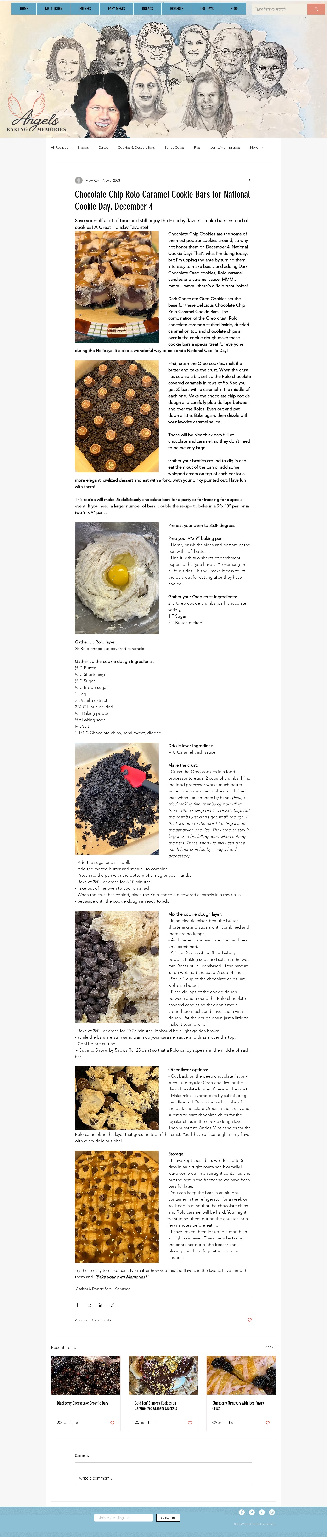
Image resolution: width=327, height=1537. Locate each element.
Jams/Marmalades (225, 147)
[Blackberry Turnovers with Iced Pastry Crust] (241, 1375)
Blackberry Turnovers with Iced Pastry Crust (238, 1405)
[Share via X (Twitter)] (89, 1305)
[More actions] (249, 180)
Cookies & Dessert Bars (136, 147)
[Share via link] (112, 1305)
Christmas (122, 1289)
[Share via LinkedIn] (100, 1305)
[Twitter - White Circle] (252, 1512)
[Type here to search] (316, 9)
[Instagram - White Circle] (272, 1512)
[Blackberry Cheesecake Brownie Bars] (85, 1375)
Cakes (103, 147)
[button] (53, 9)
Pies (197, 147)
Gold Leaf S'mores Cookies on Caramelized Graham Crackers (156, 1405)
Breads (83, 147)
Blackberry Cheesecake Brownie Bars (82, 1403)
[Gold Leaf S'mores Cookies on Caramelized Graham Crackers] (163, 1375)
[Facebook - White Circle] (242, 1512)
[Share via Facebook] (77, 1305)
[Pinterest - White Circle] (262, 1512)
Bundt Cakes (174, 147)
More (254, 147)
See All (270, 1347)
